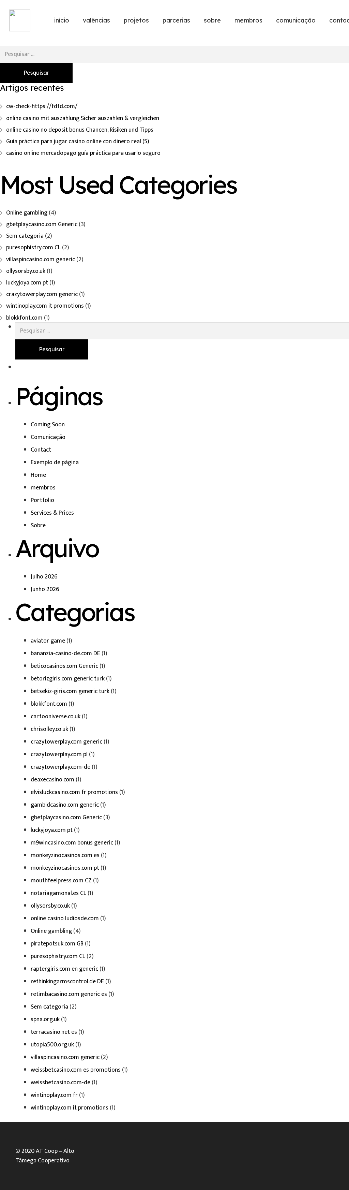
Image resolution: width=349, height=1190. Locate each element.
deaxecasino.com (52, 780)
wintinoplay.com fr (54, 1095)
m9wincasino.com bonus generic (72, 843)
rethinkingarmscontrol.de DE (67, 981)
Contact (41, 450)
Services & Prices (52, 513)
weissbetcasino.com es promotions (76, 1070)
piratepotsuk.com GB (57, 944)
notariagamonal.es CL (58, 893)
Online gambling (26, 213)
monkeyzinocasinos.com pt (65, 868)
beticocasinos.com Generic (64, 666)
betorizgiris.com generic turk (68, 679)
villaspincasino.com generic (40, 259)
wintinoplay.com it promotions (45, 306)
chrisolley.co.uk (49, 729)
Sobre (38, 525)
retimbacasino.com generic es (69, 994)
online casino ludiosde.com (65, 918)
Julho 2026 (44, 577)
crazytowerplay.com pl (59, 754)
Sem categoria (25, 236)
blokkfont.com (24, 318)
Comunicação (48, 437)
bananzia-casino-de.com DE (65, 653)
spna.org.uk (45, 1019)
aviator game (48, 641)
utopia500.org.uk (52, 1045)
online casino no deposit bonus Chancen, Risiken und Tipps (79, 130)
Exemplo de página (55, 462)
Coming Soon (48, 425)
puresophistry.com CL (33, 248)
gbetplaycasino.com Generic (41, 224)
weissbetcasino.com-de (60, 1082)
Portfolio (42, 500)
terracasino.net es (54, 1032)
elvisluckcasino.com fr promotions (74, 792)
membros (43, 488)
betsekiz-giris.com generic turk (70, 691)
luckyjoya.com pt (27, 283)
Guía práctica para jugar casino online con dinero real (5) (77, 141)
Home (38, 475)
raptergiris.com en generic (64, 969)
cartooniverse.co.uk (55, 716)
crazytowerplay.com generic (42, 294)
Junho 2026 (45, 589)
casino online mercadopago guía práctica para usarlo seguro (83, 153)
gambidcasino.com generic (65, 805)
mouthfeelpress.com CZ (61, 881)
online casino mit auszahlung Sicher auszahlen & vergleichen (82, 118)
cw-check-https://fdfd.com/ (41, 106)
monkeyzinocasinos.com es (65, 855)
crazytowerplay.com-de (60, 767)
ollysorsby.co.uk (25, 271)
